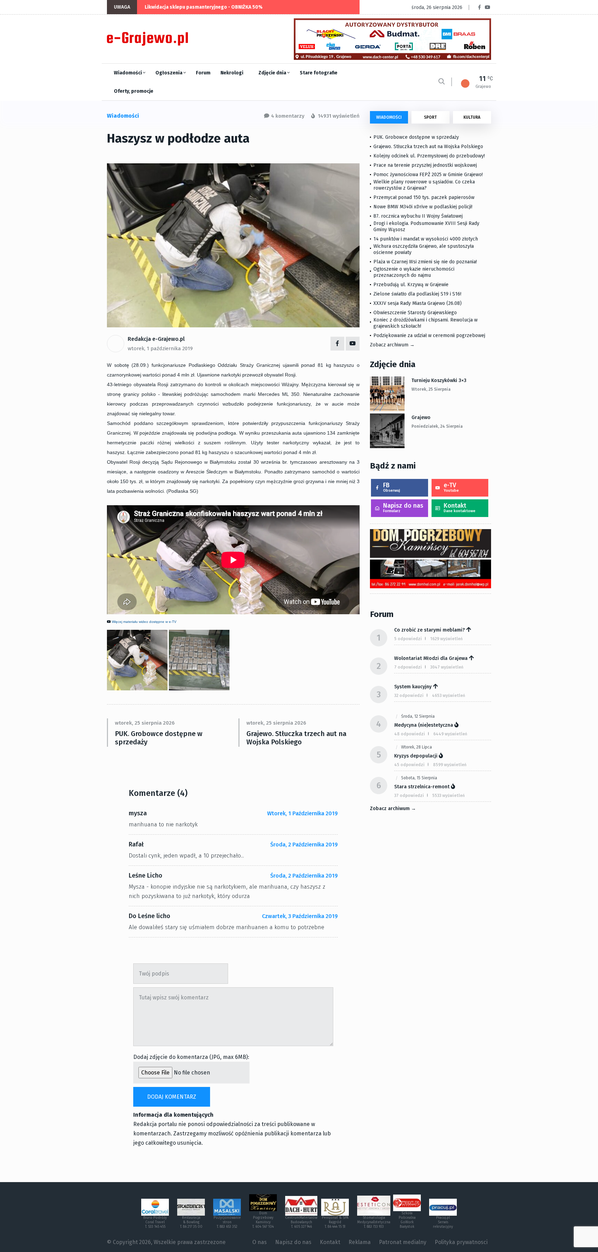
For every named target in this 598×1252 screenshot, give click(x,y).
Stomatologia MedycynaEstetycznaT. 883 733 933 (373, 1222)
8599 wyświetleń (449, 764)
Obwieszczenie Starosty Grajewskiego (415, 313)
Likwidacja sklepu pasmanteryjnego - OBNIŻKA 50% (204, 7)
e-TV (451, 487)
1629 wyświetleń (446, 638)
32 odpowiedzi (409, 695)
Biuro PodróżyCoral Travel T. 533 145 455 (155, 1222)
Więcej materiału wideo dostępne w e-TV (144, 622)
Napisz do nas (403, 507)
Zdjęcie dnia (273, 73)
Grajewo (421, 417)
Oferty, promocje (133, 91)
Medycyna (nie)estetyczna (423, 725)
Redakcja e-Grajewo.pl (156, 339)
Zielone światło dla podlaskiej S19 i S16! (418, 294)
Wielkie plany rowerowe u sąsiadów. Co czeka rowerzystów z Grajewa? (424, 185)
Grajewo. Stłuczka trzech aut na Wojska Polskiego (296, 737)
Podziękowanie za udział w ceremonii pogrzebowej (429, 335)
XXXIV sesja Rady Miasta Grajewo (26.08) (417, 303)
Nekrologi (231, 73)
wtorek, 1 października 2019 (160, 348)
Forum (203, 73)
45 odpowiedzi (409, 764)
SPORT (430, 117)
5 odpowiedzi (408, 638)
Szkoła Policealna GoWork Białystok (407, 1220)
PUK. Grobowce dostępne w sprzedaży (158, 737)
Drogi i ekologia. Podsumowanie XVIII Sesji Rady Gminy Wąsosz (426, 226)
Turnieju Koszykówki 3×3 (438, 380)
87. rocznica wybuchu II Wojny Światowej (418, 216)
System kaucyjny (413, 687)
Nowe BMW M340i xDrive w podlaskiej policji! (422, 207)
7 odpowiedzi (408, 667)
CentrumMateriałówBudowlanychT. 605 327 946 (301, 1222)
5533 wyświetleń (448, 795)
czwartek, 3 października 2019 (300, 916)
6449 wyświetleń (450, 734)
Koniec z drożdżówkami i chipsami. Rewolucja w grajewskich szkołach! (425, 323)
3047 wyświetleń (446, 667)
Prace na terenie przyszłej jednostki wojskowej (425, 165)
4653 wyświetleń (448, 695)
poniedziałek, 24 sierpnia (437, 426)
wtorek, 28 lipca (416, 747)
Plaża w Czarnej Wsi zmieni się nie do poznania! (425, 262)
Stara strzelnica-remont (422, 787)
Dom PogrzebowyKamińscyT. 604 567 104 (263, 1220)
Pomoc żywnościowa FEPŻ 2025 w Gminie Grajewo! (428, 175)
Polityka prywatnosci (461, 1242)
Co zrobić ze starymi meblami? (429, 630)
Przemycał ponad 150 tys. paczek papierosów (423, 197)
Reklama (359, 1242)
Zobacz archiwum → (392, 345)
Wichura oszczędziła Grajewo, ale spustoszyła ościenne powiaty (423, 249)
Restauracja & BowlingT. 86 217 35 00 (191, 1222)
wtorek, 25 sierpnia (431, 389)
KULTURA (471, 117)
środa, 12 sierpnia (418, 716)
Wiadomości (128, 73)
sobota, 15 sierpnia (419, 777)
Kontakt (459, 507)
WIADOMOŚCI (389, 117)
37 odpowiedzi (409, 795)
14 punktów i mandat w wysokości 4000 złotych (425, 239)
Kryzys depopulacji (415, 756)
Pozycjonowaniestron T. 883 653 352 (227, 1222)
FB (391, 487)
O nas (259, 1242)
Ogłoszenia (169, 73)
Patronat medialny (402, 1242)
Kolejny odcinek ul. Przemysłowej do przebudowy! (429, 156)
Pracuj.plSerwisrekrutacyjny (443, 1222)
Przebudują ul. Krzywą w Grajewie (410, 285)
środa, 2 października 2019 (304, 844)
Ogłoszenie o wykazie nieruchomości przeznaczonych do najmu (413, 272)
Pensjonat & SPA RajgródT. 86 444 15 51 (335, 1222)
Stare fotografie (318, 73)
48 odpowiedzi (409, 734)
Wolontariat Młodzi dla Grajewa (431, 658)
